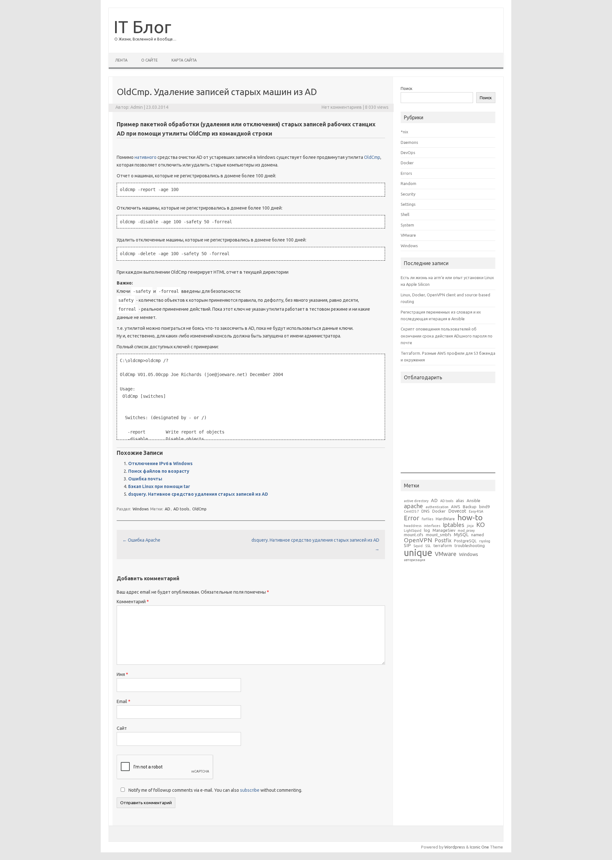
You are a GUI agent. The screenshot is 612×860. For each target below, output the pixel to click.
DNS (425, 511)
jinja (470, 526)
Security (408, 194)
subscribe (249, 790)
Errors (406, 173)
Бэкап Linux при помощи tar (159, 486)
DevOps (408, 152)
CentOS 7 (411, 511)
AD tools (181, 509)
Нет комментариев (342, 107)
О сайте (149, 60)
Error (411, 518)
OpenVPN (418, 540)
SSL (428, 546)
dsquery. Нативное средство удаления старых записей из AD (198, 494)
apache (413, 506)
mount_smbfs (438, 535)
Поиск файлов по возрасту (158, 471)
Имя (122, 674)
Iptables (453, 525)
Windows (141, 509)
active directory (416, 501)
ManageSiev (444, 530)
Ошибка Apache (141, 540)
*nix (404, 132)
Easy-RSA (476, 511)
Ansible (473, 501)
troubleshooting (470, 546)
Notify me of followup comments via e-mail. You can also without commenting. (214, 790)
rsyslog (484, 541)
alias (460, 501)
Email (123, 701)
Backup (470, 507)
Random (408, 183)
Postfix (443, 540)
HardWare (445, 519)
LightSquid (412, 530)
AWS (455, 507)
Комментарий (133, 601)
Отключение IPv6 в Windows (160, 463)
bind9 (484, 507)
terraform (442, 546)
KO (480, 525)
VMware (408, 235)
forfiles (427, 519)
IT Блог (142, 26)
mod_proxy (466, 530)
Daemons (409, 142)
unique (418, 552)
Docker (407, 162)
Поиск (406, 88)
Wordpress (454, 847)
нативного (146, 157)
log (427, 530)
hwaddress (412, 526)
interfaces (432, 526)
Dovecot (457, 511)
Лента (121, 60)
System (407, 225)
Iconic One (479, 847)
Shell (405, 214)
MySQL (461, 534)
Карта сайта (184, 60)
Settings (408, 204)
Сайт (122, 728)
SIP (407, 545)
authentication (437, 507)
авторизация (414, 560)
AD (167, 509)
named (477, 535)
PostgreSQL (465, 541)
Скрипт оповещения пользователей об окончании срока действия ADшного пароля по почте (446, 336)
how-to (470, 518)
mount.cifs (413, 535)
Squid (418, 546)
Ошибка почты (145, 478)
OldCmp (372, 157)
